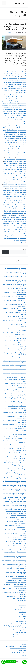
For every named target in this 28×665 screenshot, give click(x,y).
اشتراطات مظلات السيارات (11, 80)
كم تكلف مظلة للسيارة (11, 132)
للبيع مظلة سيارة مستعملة (14, 138)
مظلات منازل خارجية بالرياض (19, 634)
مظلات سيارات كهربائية (16, 169)
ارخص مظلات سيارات (15, 74)
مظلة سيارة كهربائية (14, 223)
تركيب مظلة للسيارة (11, 101)
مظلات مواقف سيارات (11, 204)
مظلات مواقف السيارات (20, 609)
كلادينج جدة (23, 607)
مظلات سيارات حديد (21, 159)
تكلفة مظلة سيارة (7, 109)
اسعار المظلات (22, 612)
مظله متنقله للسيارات (16, 233)
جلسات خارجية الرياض (20, 632)
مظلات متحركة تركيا (11, 194)
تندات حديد (23, 619)
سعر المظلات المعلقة (8, 115)
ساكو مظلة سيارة (18, 115)
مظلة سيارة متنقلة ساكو (17, 227)
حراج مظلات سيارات (14, 111)
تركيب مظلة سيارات (9, 98)
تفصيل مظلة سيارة (17, 109)
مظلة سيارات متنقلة (21, 217)
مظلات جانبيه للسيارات (20, 144)
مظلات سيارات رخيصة (9, 163)
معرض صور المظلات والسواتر (18, 652)
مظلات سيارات (22, 150)
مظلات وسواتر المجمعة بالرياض (18, 637)
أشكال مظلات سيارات (18, 71)
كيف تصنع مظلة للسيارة (20, 136)
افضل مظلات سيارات (11, 86)
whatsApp (3, 662)
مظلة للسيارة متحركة (16, 229)
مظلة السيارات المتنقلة (13, 209)
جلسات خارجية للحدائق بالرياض (18, 630)
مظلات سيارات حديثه (10, 157)
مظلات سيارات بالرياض (11, 152)
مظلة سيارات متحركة (8, 215)
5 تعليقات (21, 242)
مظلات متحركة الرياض (16, 192)
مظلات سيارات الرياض (12, 150)
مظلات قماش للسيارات (8, 184)
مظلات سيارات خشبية (9, 161)
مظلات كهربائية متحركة (11, 188)
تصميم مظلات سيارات (14, 105)
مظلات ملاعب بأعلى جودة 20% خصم (17, 406)
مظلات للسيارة (22, 190)
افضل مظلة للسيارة (14, 88)
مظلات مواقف (10, 202)
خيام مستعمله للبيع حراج (16, 113)
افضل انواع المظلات (17, 84)
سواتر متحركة (16, 119)
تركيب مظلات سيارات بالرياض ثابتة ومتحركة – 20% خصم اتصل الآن (15, 26)
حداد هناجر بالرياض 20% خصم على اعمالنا (15, 383)
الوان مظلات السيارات (16, 90)
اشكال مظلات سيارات (20, 82)
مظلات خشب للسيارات (20, 148)
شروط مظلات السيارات (16, 121)
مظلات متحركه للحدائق (10, 200)
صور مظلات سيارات (17, 123)
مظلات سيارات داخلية (20, 163)
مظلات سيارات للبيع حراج (17, 171)
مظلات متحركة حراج (15, 196)
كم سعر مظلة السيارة (9, 134)
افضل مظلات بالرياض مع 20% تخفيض (16, 377)
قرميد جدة (23, 614)
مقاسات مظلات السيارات (15, 236)
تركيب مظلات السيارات (12, 94)
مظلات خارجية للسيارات (9, 146)
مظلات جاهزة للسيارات (8, 144)
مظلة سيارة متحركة (18, 225)
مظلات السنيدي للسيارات (11, 140)
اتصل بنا (24, 644)
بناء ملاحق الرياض (21, 600)
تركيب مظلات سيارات (12, 96)
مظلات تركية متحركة (21, 142)
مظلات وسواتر (20, 69)
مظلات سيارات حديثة (21, 157)
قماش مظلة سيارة (12, 130)
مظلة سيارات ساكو (18, 215)
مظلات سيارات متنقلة (18, 177)
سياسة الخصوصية (21, 650)
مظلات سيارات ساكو (21, 165)
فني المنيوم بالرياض (21, 621)
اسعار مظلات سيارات (12, 78)
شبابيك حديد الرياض (21, 616)
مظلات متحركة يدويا (21, 200)
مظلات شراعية (22, 605)
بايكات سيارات (11, 92)
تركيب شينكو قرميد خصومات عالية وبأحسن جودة (14, 549)
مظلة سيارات (15, 213)
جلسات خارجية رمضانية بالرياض (18, 623)
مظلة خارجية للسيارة (12, 211)
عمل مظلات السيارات (20, 128)
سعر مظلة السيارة (10, 117)
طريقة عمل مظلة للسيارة (11, 125)
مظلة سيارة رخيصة (21, 221)
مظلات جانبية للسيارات (9, 142)
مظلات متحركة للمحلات (11, 198)
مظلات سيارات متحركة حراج (15, 173)
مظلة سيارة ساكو (11, 221)
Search (24, 249)
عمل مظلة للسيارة (10, 128)
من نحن (24, 655)
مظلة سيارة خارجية (7, 219)
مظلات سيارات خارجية (20, 161)
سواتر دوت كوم (20, 3)
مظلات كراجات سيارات (12, 186)
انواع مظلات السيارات (20, 92)
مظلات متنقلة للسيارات (20, 202)
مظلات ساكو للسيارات (8, 148)
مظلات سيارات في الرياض (19, 167)
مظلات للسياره (14, 190)
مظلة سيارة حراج (16, 219)
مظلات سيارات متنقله (14, 179)
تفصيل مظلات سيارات (16, 107)
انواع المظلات (6, 90)
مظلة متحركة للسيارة (16, 231)
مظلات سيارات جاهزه (20, 155)
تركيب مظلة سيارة (21, 101)
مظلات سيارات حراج (10, 159)
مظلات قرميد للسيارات (20, 184)
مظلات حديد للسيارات (20, 146)
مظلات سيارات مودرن (9, 182)
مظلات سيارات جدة (10, 155)
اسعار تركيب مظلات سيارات (14, 76)
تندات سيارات (22, 111)
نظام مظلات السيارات (12, 238)
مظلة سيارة (12, 217)
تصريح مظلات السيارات (12, 103)
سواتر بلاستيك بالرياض (20, 602)
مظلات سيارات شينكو (10, 165)
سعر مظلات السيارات (20, 117)
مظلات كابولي (22, 186)
